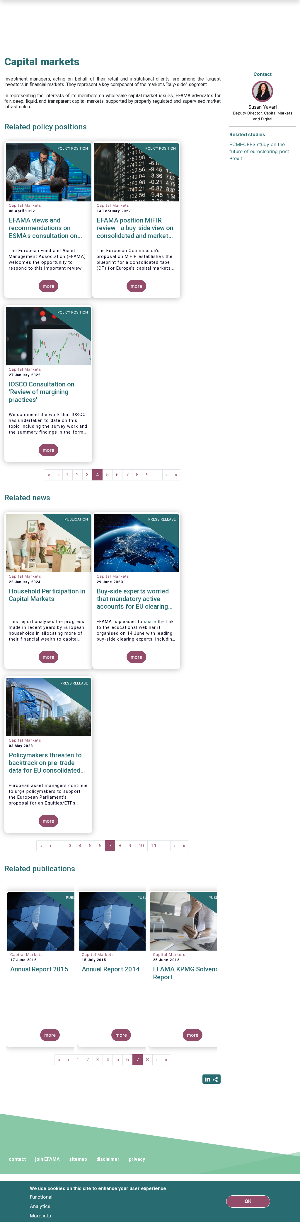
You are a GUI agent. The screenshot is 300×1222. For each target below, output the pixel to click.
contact (17, 1159)
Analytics (40, 1206)
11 (155, 845)
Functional (41, 1197)
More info (40, 1215)
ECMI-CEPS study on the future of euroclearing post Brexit (259, 151)
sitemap (78, 1159)
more (48, 286)
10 (143, 845)
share (150, 621)
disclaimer (108, 1159)
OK (248, 1201)
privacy (137, 1159)
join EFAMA (47, 1159)
